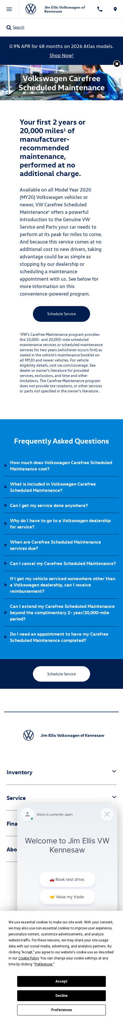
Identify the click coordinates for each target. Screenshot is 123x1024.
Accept (61, 981)
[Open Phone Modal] (100, 9)
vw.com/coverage (72, 365)
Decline (61, 996)
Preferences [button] (44, 964)
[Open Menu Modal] (9, 9)
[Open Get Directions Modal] (115, 9)
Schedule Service (61, 314)
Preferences (61, 1010)
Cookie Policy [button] (28, 958)
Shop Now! (61, 55)
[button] (116, 63)
